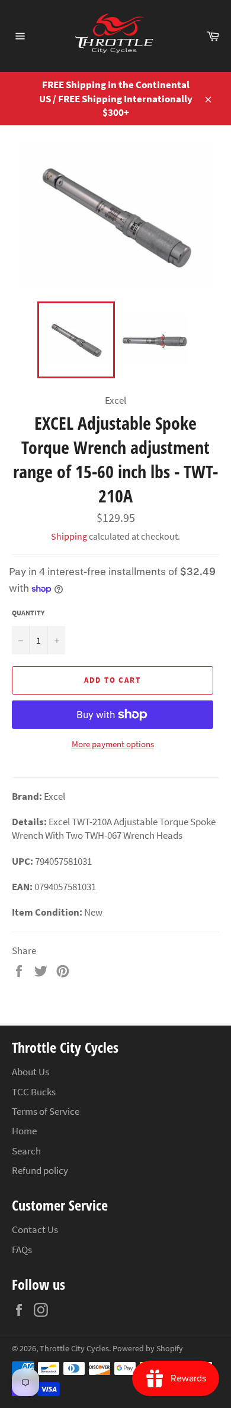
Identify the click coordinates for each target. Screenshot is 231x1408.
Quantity (28, 612)
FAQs (22, 1249)
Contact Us (35, 1229)
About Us (30, 1071)
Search (26, 1150)
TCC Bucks (34, 1091)
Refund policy (40, 1170)
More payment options (113, 744)
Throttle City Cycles (74, 1349)
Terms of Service (45, 1111)
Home (24, 1130)
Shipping (69, 536)
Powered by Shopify (148, 1349)
